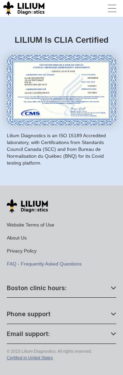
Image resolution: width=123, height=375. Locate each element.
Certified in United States (30, 357)
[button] (112, 8)
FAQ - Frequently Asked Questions (44, 264)
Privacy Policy (22, 251)
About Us (17, 238)
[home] (22, 8)
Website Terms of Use (30, 225)
